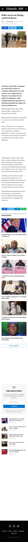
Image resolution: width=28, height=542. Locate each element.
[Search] (25, 9)
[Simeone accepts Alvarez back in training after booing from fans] (4, 436)
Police (14, 126)
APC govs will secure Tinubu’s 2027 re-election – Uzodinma (14, 256)
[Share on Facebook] (5, 27)
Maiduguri (4, 196)
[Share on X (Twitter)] (12, 27)
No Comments (6, 23)
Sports (15, 531)
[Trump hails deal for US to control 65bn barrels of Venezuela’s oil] (14, 225)
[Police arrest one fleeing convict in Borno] (14, 39)
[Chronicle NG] (15, 8)
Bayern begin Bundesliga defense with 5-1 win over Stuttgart (17, 450)
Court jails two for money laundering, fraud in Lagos (13, 276)
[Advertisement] (14, 66)
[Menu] (3, 9)
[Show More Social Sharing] (24, 27)
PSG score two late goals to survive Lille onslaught (16, 443)
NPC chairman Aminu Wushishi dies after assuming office (12, 339)
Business (21, 531)
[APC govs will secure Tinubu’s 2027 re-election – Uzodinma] (14, 246)
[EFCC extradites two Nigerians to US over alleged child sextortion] (14, 288)
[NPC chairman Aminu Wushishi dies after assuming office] (14, 329)
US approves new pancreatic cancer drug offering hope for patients (14, 318)
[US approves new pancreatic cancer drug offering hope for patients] (14, 308)
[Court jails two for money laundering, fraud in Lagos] (14, 267)
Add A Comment (14, 345)
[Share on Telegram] (19, 27)
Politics (4, 531)
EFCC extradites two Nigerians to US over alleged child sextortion (14, 297)
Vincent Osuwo (9, 21)
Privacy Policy (13, 412)
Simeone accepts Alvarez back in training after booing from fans (16, 435)
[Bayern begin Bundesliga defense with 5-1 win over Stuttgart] (4, 451)
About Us (14, 533)
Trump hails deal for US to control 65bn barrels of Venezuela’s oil (14, 235)
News (10, 531)
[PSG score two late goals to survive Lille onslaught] (4, 444)
